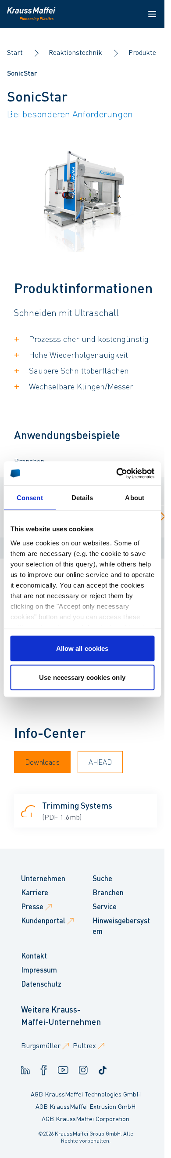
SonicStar (22, 73)
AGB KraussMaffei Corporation (85, 1118)
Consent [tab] (30, 497)
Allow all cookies (82, 648)
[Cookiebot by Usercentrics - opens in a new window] (117, 473)
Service (105, 906)
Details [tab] (82, 497)
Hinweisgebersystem (121, 926)
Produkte (142, 52)
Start (15, 52)
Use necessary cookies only (82, 677)
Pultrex (84, 1045)
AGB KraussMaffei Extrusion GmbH (85, 1106)
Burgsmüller (41, 1045)
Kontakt (34, 955)
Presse (32, 906)
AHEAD (100, 761)
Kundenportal (43, 920)
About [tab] (134, 497)
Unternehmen (43, 878)
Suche (102, 878)
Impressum (39, 969)
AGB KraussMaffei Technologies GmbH (86, 1094)
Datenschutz (41, 983)
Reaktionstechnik (75, 52)
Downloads (42, 761)
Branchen (108, 892)
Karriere (34, 892)
